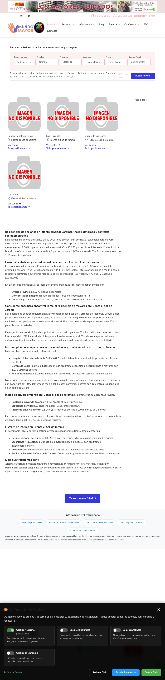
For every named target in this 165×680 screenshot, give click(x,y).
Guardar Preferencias (126, 672)
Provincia (64, 57)
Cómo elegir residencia (31, 523)
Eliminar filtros (123, 76)
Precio (108, 57)
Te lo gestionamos (18, 148)
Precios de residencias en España (64, 523)
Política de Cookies (13, 672)
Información (85, 24)
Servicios (67, 24)
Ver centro (13, 145)
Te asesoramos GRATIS (82, 498)
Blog (101, 24)
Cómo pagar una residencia (132, 523)
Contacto (52, 31)
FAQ (146, 24)
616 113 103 (124, 16)
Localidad (87, 57)
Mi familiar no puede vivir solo (82, 531)
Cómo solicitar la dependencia (99, 523)
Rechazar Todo (100, 672)
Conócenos (130, 24)
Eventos (112, 24)
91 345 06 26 (102, 16)
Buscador (52, 24)
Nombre (40, 57)
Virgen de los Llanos (96, 136)
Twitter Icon (29, 16)
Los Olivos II (53, 136)
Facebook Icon (13, 16)
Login (152, 16)
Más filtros (141, 100)
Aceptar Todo (151, 672)
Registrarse (140, 16)
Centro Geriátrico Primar (20, 136)
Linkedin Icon (21, 16)
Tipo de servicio (20, 57)
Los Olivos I (14, 195)
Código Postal (135, 57)
